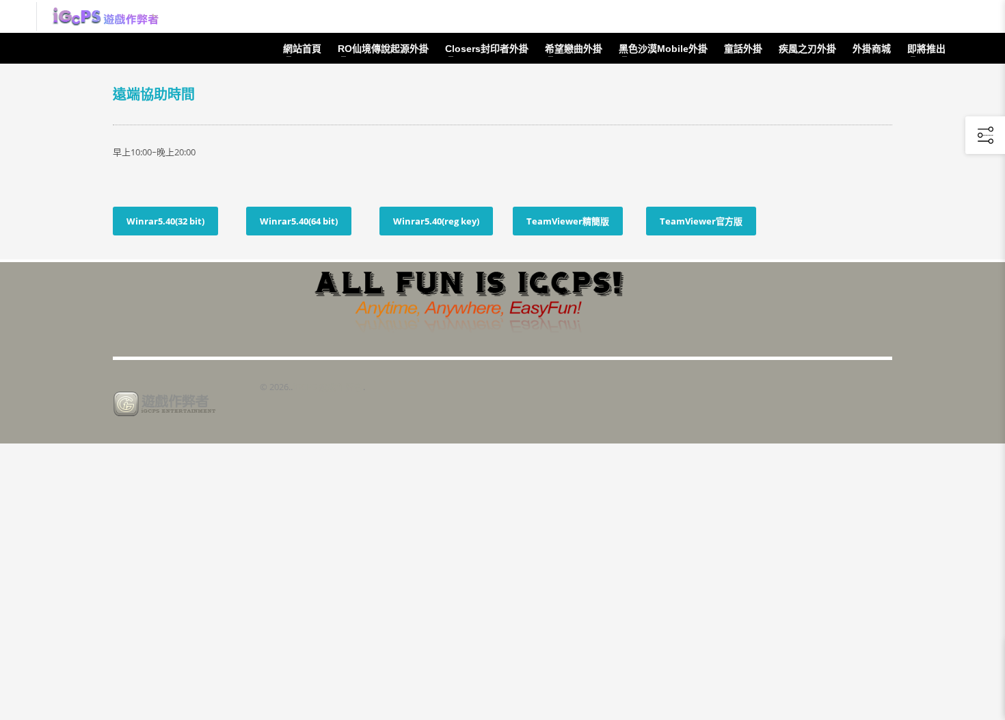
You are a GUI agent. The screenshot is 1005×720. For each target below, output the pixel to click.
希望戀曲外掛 (573, 48)
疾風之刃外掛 (807, 48)
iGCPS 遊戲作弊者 (328, 387)
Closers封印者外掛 (486, 48)
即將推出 (926, 48)
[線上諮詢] (909, 16)
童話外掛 (743, 48)
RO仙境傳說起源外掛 (383, 48)
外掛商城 (872, 48)
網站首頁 (302, 48)
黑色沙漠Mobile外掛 (663, 48)
